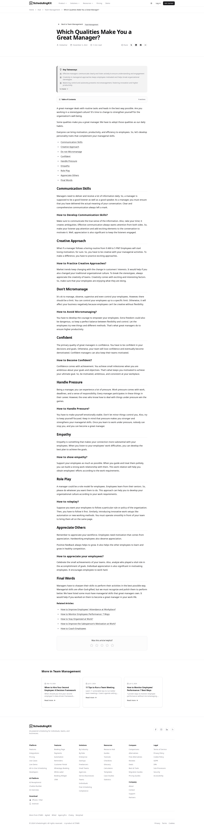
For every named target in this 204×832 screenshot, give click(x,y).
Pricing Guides (134, 776)
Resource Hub (109, 749)
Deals (131, 764)
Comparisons (134, 749)
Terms (164, 823)
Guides (106, 753)
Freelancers (83, 764)
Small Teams (84, 768)
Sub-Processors (160, 768)
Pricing (99, 3)
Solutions (74, 3)
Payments (58, 753)
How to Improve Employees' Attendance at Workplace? (88, 609)
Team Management (52, 10)
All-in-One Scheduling (38, 768)
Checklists (108, 761)
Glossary (107, 764)
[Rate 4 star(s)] (107, 645)
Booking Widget (60, 776)
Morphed (79, 815)
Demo (107, 3)
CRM (56, 779)
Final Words (66, 180)
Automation (58, 757)
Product (62, 3)
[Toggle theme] (151, 3)
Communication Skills (72, 142)
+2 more (63, 89)
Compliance (83, 791)
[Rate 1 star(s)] (91, 645)
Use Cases (33, 761)
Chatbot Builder (35, 786)
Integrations (34, 753)
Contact (132, 790)
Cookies (172, 823)
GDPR (156, 761)
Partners (132, 797)
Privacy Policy (159, 753)
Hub (39, 10)
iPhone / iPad (37, 800)
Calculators (108, 768)
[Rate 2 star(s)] (97, 645)
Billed (54, 815)
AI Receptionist (35, 782)
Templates (108, 772)
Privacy (157, 823)
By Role (82, 753)
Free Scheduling (85, 787)
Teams (81, 779)
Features (32, 749)
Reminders (58, 761)
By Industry (83, 749)
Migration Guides (136, 772)
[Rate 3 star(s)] (102, 645)
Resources (87, 3)
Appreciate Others (70, 175)
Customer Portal (60, 764)
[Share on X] (131, 45)
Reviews (132, 761)
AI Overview (34, 790)
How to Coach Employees (73, 628)
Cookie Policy (159, 757)
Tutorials (107, 757)
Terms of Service (160, 749)
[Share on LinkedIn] (136, 45)
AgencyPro (62, 815)
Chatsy (71, 815)
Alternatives (133, 753)
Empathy (65, 165)
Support (132, 794)
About (131, 786)
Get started (168, 3)
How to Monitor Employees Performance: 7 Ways (85, 614)
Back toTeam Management (72, 24)
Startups (82, 761)
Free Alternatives (135, 757)
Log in (158, 3)
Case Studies (109, 776)
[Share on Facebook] (141, 45)
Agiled (47, 815)
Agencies (82, 772)
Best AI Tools (134, 768)
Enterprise (83, 757)
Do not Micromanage (71, 151)
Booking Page (59, 749)
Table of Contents (103, 99)
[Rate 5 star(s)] (112, 645)
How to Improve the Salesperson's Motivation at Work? (88, 623)
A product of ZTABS (72, 823)
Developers (33, 772)
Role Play (65, 170)
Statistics (107, 779)
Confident (65, 156)
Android (35, 804)
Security (157, 772)
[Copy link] (145, 45)
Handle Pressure (69, 161)
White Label (59, 772)
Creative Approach (70, 146)
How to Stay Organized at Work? (77, 619)
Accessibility (158, 776)
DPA (155, 764)
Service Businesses (86, 776)
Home (31, 10)
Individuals (83, 783)
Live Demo (33, 764)
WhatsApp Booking (61, 768)
